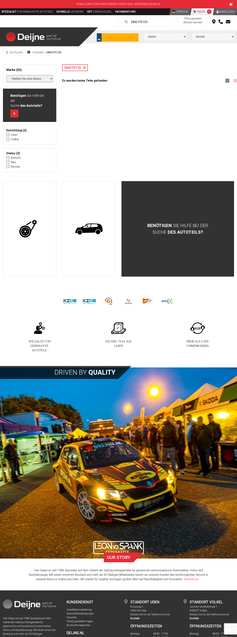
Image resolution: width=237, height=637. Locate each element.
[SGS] (108, 301)
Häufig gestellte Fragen (80, 621)
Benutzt (16, 157)
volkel (15, 139)
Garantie (71, 617)
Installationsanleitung (79, 609)
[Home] (29, 52)
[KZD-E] (70, 301)
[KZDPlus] (89, 301)
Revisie (15, 166)
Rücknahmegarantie (78, 625)
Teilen (203, 11)
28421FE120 (53, 52)
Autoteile (39, 52)
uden (14, 135)
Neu (13, 162)
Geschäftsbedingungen (80, 613)
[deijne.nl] (33, 36)
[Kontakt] (228, 22)
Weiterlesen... (192, 579)
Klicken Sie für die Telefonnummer (150, 614)
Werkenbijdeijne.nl (147, 4)
